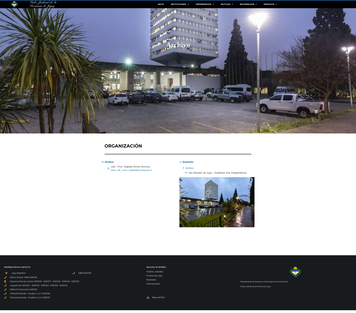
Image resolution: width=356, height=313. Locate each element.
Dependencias (203, 4)
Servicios (269, 4)
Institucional (178, 4)
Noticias (225, 4)
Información (247, 4)
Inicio (161, 4)
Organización (123, 146)
